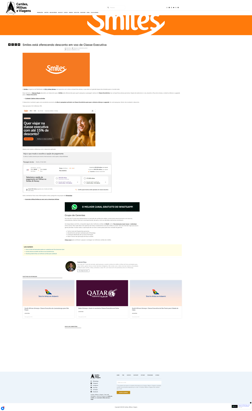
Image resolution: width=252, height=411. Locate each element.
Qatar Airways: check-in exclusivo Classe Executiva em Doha (98, 308)
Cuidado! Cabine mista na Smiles (35, 98)
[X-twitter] (176, 7)
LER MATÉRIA (27, 313)
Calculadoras (94, 12)
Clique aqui (68, 240)
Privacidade (150, 375)
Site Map (143, 375)
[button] (9, 44)
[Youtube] (174, 7)
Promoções (40, 12)
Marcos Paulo (36, 93)
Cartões (46, 12)
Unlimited (133, 224)
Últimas (157, 375)
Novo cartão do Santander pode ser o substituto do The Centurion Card (45, 249)
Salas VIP (60, 12)
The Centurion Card (119, 224)
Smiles (26, 89)
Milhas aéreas (53, 12)
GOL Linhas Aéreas (50, 89)
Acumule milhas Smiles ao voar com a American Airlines (42, 199)
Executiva (76, 12)
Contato (129, 375)
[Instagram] (171, 7)
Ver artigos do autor (83, 270)
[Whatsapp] (167, 7)
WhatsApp (83, 12)
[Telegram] (169, 7)
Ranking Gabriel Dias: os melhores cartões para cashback (41, 253)
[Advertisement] (213, 52)
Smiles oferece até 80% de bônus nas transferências (40, 251)
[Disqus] (102, 346)
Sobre (118, 375)
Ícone (127, 224)
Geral (88, 12)
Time (123, 375)
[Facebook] (178, 7)
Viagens (71, 12)
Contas (66, 12)
